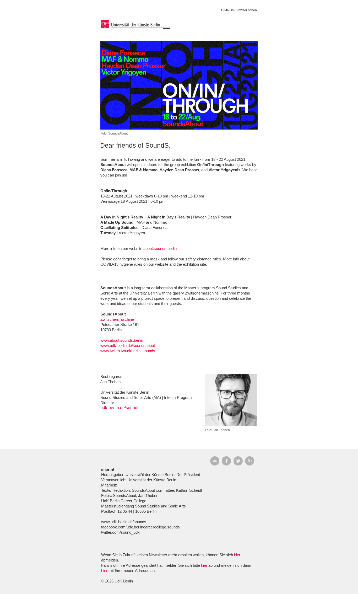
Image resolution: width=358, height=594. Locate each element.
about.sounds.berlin (160, 248)
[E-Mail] (216, 460)
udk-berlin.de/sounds (119, 407)
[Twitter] (239, 460)
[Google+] (251, 460)
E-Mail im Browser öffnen (239, 10)
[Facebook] (228, 460)
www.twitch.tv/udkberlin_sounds (127, 351)
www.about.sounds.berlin (121, 340)
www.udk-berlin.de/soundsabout (127, 345)
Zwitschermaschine (117, 319)
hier (237, 555)
